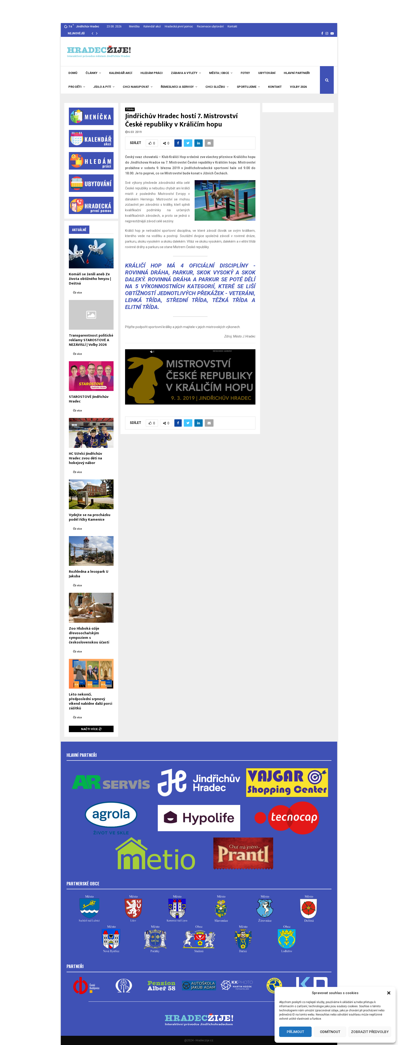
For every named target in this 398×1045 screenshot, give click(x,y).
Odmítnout (330, 1032)
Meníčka (134, 26)
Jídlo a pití (102, 86)
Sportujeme (246, 86)
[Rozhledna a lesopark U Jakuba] (91, 551)
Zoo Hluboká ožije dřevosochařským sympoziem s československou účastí (89, 635)
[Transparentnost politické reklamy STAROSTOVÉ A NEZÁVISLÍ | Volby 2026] (91, 315)
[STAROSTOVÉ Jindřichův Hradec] (91, 376)
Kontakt (232, 26)
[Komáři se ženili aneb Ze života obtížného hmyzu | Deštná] (91, 253)
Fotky (245, 73)
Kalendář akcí (152, 26)
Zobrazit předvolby (370, 1032)
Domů (72, 73)
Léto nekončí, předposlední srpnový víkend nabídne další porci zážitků (90, 701)
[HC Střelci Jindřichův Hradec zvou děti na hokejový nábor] (91, 433)
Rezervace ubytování (210, 26)
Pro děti (75, 86)
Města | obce (219, 73)
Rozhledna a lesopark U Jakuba (88, 574)
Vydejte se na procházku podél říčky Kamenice (89, 517)
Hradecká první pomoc (179, 26)
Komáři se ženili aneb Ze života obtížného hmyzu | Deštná (90, 279)
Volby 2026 (298, 86)
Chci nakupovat (136, 86)
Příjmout (295, 1032)
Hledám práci (151, 73)
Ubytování (266, 73)
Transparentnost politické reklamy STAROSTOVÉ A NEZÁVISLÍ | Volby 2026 (91, 340)
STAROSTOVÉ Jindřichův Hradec (88, 399)
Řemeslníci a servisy (177, 86)
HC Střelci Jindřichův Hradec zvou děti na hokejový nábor (85, 458)
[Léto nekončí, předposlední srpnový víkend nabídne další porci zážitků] (91, 674)
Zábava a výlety (184, 73)
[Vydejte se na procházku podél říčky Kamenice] (91, 494)
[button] (388, 993)
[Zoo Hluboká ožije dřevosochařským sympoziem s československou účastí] (91, 607)
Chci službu (215, 86)
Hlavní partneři (297, 73)
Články (91, 73)
